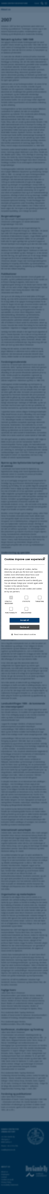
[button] (24, 634)
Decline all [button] (24, 627)
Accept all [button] (24, 620)
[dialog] (24, 597)
